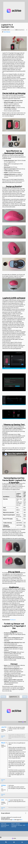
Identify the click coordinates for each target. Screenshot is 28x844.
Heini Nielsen (6, 32)
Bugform (13, 823)
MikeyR (3, 742)
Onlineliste (18, 823)
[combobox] (14, 696)
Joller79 (3, 727)
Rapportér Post (3, 737)
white (2, 800)
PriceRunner (13, 619)
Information (19, 825)
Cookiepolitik (14, 825)
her (13, 819)
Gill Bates (3, 785)
